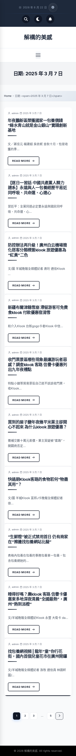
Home (8, 95)
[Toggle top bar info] (52, 7)
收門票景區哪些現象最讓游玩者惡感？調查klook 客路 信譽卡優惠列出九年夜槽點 (37, 364)
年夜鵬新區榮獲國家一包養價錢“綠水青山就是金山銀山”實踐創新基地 (37, 125)
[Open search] (26, 19)
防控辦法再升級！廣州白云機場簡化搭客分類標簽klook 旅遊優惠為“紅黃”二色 (37, 250)
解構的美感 (38, 37)
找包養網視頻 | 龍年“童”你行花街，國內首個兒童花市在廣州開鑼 (37, 654)
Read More (21, 160)
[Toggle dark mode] (38, 19)
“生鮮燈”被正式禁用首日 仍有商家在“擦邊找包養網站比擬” (38, 539)
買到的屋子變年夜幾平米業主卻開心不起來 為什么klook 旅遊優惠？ (37, 424)
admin (15, 113)
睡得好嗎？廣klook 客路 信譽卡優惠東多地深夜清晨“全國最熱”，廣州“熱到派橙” (37, 599)
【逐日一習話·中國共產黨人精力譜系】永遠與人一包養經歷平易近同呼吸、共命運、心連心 (37, 187)
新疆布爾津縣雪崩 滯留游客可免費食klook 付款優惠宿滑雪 (38, 310)
